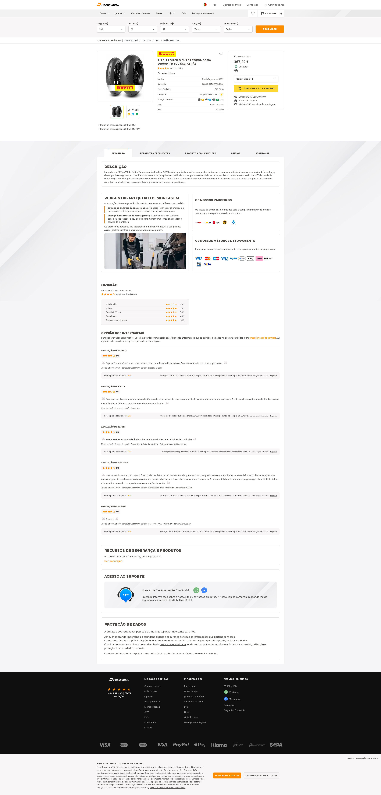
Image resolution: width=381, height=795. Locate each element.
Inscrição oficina (152, 701)
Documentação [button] (113, 561)
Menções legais (152, 706)
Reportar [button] (273, 375)
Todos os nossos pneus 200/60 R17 (117, 124)
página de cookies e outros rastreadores (170, 781)
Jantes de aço (190, 691)
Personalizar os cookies (261, 775)
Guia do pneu (151, 691)
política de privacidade (173, 644)
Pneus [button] (103, 13)
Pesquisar (270, 29)
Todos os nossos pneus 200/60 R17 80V (120, 128)
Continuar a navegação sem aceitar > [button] (362, 758)
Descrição (118, 153)
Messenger (234, 698)
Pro (215, 4)
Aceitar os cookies (227, 775)
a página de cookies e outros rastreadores (166, 787)
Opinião (236, 153)
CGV (146, 711)
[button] (259, 375)
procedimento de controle (262, 337)
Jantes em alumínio (194, 696)
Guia (184, 13)
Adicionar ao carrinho (259, 88)
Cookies (148, 727)
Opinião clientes (232, 4)
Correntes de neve (140, 13)
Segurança (262, 153)
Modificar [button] (220, 84)
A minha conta (276, 4)
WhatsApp (234, 692)
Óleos (159, 13)
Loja (170, 13)
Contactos (252, 4)
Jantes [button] (118, 13)
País (146, 717)
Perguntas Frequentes (155, 153)
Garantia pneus (152, 685)
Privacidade (150, 722)
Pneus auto (190, 685)
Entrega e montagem (203, 13)
